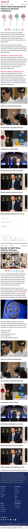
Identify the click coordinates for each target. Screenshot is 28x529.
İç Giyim (2, 507)
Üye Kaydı (3, 490)
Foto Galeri (17, 492)
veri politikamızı (14, 527)
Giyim (16, 494)
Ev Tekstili (17, 490)
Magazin (16, 496)
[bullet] (12, 238)
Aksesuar (11, 4)
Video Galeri (17, 505)
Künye (2, 492)
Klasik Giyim (3, 509)
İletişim (2, 496)
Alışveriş (6, 4)
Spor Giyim (3, 511)
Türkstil (2, 4)
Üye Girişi (3, 488)
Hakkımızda (3, 494)
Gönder (13, 240)
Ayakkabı (2, 505)
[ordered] (10, 238)
